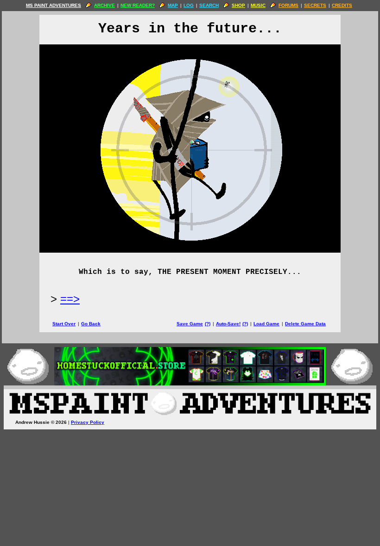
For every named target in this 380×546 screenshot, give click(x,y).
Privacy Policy (87, 422)
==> (70, 298)
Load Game (266, 323)
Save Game (190, 323)
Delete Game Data (305, 323)
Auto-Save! (228, 323)
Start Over (64, 323)
